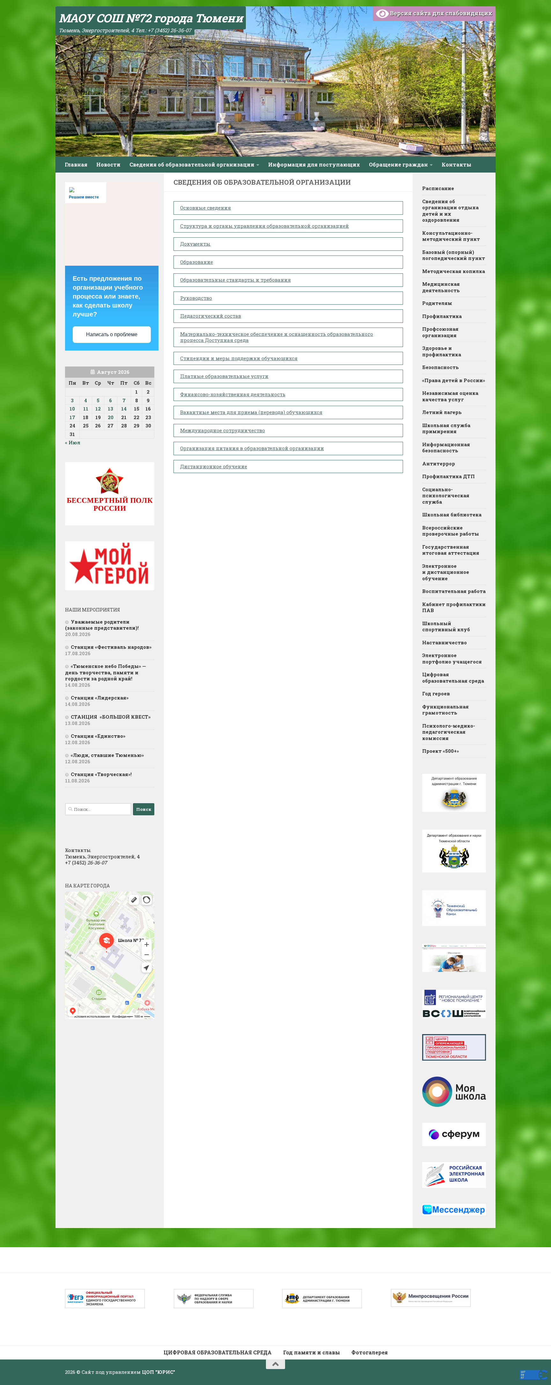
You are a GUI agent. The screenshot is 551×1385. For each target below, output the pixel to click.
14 (124, 408)
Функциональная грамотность (445, 709)
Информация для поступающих (314, 164)
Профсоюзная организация (440, 332)
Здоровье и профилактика (441, 351)
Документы (195, 244)
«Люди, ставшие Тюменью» (107, 755)
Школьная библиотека (451, 514)
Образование (196, 262)
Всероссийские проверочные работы (450, 530)
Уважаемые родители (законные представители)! (102, 624)
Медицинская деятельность (441, 287)
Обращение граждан (398, 164)
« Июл (72, 442)
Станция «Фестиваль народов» (111, 647)
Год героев (436, 693)
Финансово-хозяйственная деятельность (232, 394)
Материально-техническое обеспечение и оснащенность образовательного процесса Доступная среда (276, 337)
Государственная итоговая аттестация (450, 550)
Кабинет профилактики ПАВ (454, 607)
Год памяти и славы (311, 1352)
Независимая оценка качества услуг (450, 396)
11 (85, 408)
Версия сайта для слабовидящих (440, 13)
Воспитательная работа (454, 591)
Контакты (456, 164)
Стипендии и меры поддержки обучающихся (239, 358)
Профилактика (442, 316)
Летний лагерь (442, 412)
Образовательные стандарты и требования (235, 280)
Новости (108, 164)
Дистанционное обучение (213, 466)
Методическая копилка (453, 271)
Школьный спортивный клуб (446, 626)
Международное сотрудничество (222, 430)
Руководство (196, 298)
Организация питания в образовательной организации (252, 448)
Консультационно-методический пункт (451, 236)
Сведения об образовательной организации (191, 164)
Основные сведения (205, 207)
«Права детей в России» (453, 380)
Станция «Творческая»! (101, 774)
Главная (76, 164)
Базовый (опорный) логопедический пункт (453, 255)
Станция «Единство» (98, 736)
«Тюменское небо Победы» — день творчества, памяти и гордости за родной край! (105, 672)
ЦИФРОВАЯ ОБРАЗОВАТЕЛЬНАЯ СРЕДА (218, 1352)
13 (110, 408)
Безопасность (440, 367)
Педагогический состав (210, 316)
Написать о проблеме (111, 334)
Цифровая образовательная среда (453, 677)
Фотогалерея (369, 1352)
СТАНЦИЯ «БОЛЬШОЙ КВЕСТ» (111, 717)
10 (72, 408)
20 (111, 417)
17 (72, 417)
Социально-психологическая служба (445, 495)
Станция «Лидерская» (101, 697)
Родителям (437, 303)
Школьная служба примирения (446, 428)
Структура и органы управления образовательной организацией (264, 226)
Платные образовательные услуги (224, 376)
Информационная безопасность (446, 447)
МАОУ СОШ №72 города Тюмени (151, 18)
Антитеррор (438, 463)
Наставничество (444, 642)
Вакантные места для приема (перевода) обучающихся (251, 412)
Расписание (438, 188)
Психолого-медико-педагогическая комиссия (448, 731)
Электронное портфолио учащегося (452, 658)
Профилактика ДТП (448, 476)
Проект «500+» (440, 751)
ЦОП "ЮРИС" (158, 1372)
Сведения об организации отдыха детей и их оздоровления (450, 210)
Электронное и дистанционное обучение (445, 572)
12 (98, 408)
